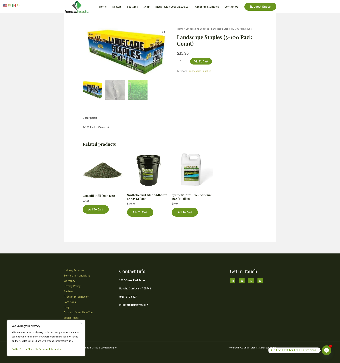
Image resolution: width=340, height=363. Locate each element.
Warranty (69, 281)
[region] (46, 338)
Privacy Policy (72, 286)
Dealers (116, 6)
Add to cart (201, 61)
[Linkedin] (260, 280)
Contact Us (231, 6)
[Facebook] (232, 280)
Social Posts (71, 317)
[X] (251, 280)
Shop (146, 6)
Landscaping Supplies (197, 28)
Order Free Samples (207, 6)
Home (103, 6)
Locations (70, 302)
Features (132, 6)
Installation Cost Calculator (172, 6)
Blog (67, 307)
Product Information (76, 296)
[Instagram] (242, 280)
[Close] (81, 323)
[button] (260, 7)
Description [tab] (90, 117)
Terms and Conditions (77, 275)
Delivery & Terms (74, 270)
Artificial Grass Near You (78, 312)
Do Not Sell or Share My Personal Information (37, 349)
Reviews (68, 291)
